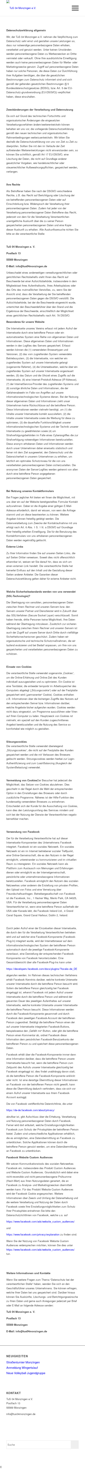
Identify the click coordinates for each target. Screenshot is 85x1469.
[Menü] (73, 8)
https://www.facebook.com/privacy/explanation (33, 1234)
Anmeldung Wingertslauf (22, 1367)
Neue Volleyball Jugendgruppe (25, 1373)
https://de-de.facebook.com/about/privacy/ (30, 1110)
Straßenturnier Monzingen (23, 1362)
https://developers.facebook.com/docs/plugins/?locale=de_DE (41, 969)
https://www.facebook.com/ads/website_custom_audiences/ (40, 1221)
